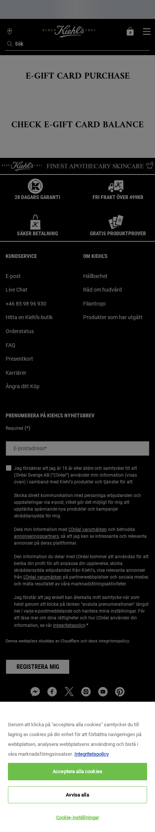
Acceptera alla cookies (77, 771)
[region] (77, 767)
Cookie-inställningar (77, 817)
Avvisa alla (77, 795)
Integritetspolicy (91, 754)
